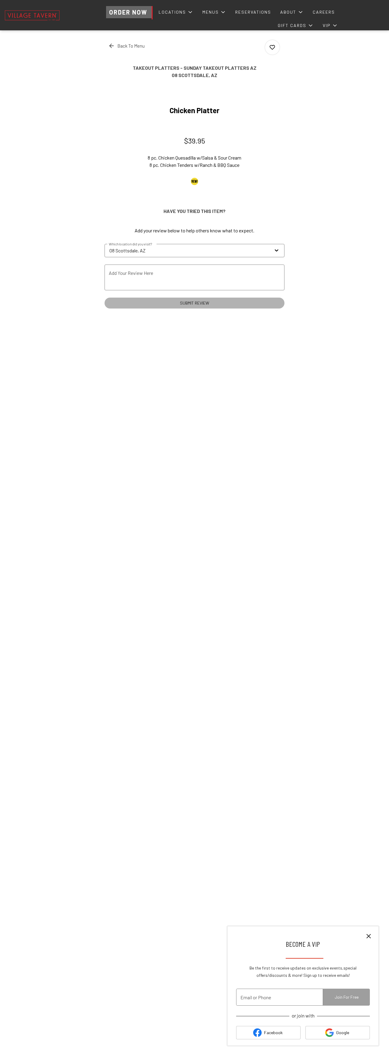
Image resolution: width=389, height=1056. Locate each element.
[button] (176, 12)
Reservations (253, 12)
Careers (324, 12)
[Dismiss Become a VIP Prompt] (368, 936)
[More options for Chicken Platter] (272, 47)
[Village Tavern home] (32, 15)
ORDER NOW (128, 12)
